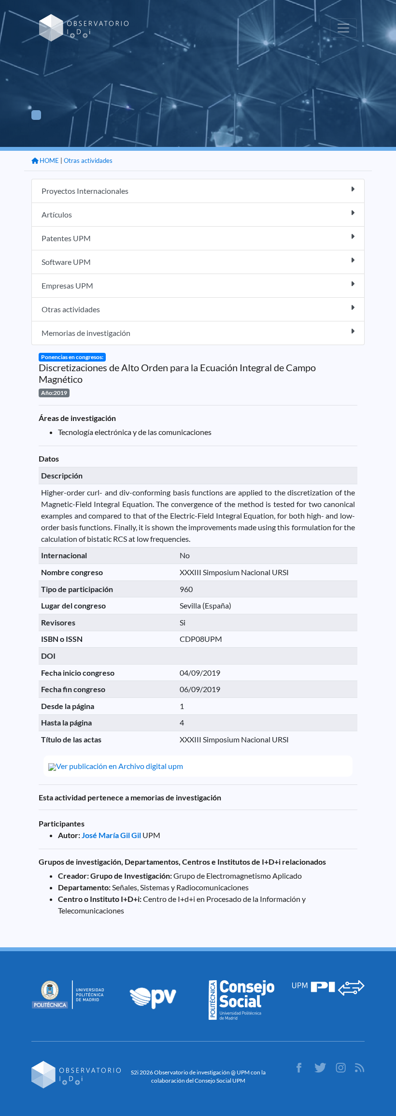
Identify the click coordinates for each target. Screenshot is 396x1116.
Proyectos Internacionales (85, 190)
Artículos (57, 214)
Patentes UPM (66, 238)
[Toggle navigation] (343, 28)
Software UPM (66, 261)
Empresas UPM (67, 285)
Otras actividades (88, 160)
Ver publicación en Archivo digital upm (119, 765)
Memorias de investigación (86, 332)
